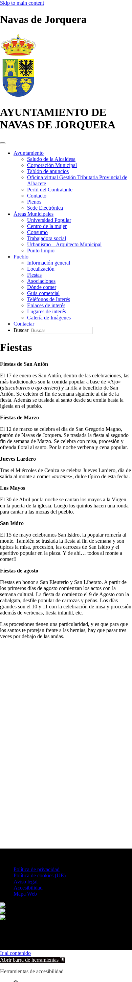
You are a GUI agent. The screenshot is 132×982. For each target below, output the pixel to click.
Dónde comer (41, 287)
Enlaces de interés (46, 305)
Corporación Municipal (52, 165)
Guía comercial (43, 293)
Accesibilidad (28, 888)
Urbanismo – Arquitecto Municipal (64, 244)
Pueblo (21, 256)
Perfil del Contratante (49, 189)
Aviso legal (26, 881)
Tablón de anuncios (48, 171)
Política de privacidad (37, 869)
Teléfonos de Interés (48, 299)
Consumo (37, 232)
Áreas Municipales (33, 214)
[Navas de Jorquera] (18, 96)
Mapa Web (25, 894)
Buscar (22, 330)
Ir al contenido (15, 953)
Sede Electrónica (45, 208)
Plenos (34, 202)
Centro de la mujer (47, 226)
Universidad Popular (49, 220)
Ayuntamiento (29, 153)
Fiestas (34, 275)
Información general (48, 263)
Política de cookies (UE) (40, 875)
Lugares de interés (46, 311)
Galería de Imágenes (49, 317)
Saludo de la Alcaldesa (51, 159)
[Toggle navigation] (2, 143)
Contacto (36, 196)
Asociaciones (41, 281)
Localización (40, 269)
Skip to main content (22, 3)
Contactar (24, 324)
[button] (32, 960)
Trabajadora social (46, 238)
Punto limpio (40, 250)
